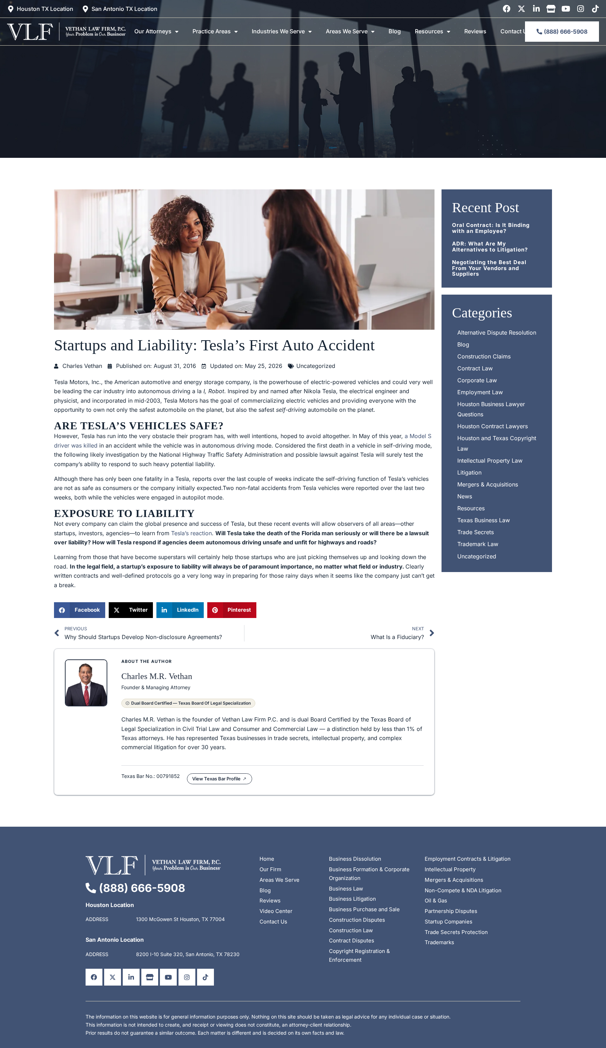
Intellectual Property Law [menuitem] (490, 460)
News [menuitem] (464, 496)
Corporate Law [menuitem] (477, 380)
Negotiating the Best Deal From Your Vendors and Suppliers (489, 268)
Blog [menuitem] (395, 31)
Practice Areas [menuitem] (212, 31)
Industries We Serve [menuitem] (278, 31)
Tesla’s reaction (191, 533)
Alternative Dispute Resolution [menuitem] (496, 332)
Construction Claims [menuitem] (484, 356)
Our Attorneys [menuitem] (152, 31)
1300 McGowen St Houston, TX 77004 (180, 919)
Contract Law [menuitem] (475, 368)
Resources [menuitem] (429, 31)
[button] (79, 610)
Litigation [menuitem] (469, 472)
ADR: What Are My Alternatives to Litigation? (490, 246)
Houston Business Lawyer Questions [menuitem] (491, 409)
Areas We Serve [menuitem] (347, 31)
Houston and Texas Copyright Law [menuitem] (496, 443)
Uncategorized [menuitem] (476, 556)
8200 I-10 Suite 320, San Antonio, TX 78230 (188, 954)
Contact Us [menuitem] (515, 31)
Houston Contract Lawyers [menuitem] (492, 426)
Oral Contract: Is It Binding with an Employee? (491, 228)
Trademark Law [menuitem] (477, 543)
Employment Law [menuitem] (480, 392)
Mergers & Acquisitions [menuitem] (487, 484)
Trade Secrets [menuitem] (475, 532)
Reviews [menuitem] (475, 31)
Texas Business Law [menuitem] (483, 520)
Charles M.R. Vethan (156, 676)
